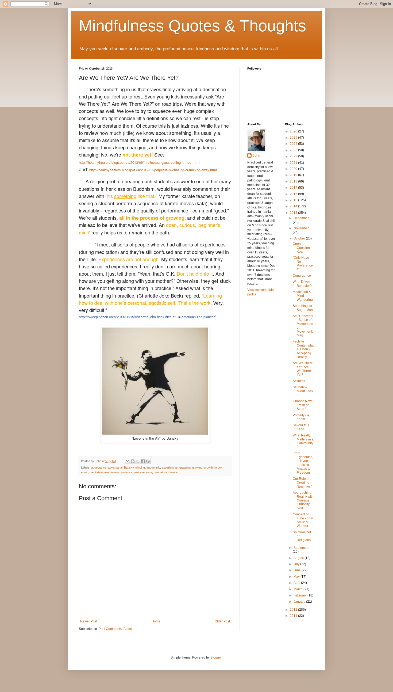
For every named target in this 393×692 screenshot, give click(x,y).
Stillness (299, 381)
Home (156, 621)
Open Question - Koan (302, 247)
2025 (294, 137)
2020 (294, 169)
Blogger (216, 657)
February (300, 595)
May (297, 577)
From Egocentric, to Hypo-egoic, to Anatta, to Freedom (303, 462)
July (297, 564)
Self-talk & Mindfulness (303, 391)
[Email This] (127, 461)
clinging (140, 467)
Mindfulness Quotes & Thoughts (192, 26)
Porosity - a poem (301, 417)
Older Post (222, 621)
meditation (96, 472)
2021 (294, 163)
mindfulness (112, 472)
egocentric (153, 467)
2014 (294, 206)
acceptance (98, 467)
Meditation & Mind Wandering (303, 296)
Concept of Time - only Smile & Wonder (303, 520)
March (298, 589)
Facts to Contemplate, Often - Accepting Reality (303, 349)
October (300, 238)
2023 (294, 150)
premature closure (166, 472)
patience (126, 472)
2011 (294, 616)
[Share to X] (137, 461)
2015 (294, 200)
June (298, 570)
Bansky (129, 467)
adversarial (115, 467)
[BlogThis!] (132, 461)
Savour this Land (301, 427)
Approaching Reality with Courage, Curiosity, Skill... (303, 500)
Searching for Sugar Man (303, 307)
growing (197, 467)
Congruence (302, 275)
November (301, 228)
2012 (294, 609)
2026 (294, 131)
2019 (294, 175)
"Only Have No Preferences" (303, 263)
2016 (294, 194)
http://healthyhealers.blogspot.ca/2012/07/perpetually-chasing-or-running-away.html (152, 169)
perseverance (143, 472)
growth (208, 467)
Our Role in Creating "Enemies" (302, 482)
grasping (185, 467)
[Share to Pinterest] (148, 461)
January (300, 601)
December (301, 218)
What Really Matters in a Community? (303, 441)
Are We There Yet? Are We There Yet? (303, 369)
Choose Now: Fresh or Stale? (303, 405)
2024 (294, 144)
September (302, 548)
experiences (170, 467)
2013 (294, 213)
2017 (294, 187)
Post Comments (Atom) (115, 629)
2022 (294, 156)
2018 (294, 181)
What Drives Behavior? (302, 283)
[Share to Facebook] (142, 461)
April (297, 583)
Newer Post (88, 621)
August (299, 558)
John (256, 155)
